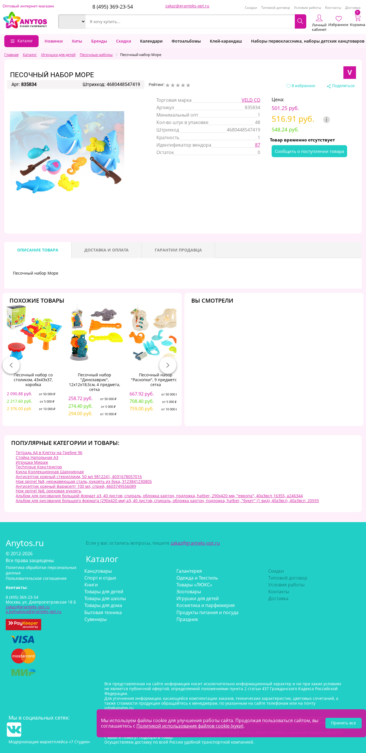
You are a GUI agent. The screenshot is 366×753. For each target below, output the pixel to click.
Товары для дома (103, 605)
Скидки (251, 7)
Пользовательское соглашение (36, 578)
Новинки (54, 41)
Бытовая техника (103, 612)
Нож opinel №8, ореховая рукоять (48, 491)
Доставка (353, 7)
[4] (183, 85)
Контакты (333, 7)
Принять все (343, 723)
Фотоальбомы (186, 41)
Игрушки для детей (197, 598)
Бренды (99, 41)
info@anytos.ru (119, 708)
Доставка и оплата (106, 250)
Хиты (77, 41)
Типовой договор (275, 7)
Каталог (25, 40)
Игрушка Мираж (32, 462)
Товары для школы (105, 598)
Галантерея (189, 571)
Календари (151, 41)
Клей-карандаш (226, 41)
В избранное (303, 85)
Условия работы (307, 7)
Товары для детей (103, 591)
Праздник (187, 619)
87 (257, 145)
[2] (173, 85)
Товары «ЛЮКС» (194, 585)
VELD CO (251, 100)
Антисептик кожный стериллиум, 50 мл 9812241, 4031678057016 (79, 476)
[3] (178, 85)
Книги (91, 585)
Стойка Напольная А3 (37, 457)
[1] (168, 85)
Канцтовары (98, 571)
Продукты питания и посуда (207, 612)
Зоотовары (188, 591)
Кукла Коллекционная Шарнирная (50, 471)
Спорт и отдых (100, 578)
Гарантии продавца (178, 250)
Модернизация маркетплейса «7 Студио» (49, 741)
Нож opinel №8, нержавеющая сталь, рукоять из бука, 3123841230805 (84, 481)
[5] (188, 85)
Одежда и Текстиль (197, 578)
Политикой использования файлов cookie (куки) (189, 726)
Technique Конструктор (39, 467)
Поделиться (343, 85)
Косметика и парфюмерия (205, 605)
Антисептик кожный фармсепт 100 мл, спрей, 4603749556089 (76, 486)
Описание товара (37, 250)
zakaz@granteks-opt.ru (187, 6)
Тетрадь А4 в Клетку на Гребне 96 (49, 452)
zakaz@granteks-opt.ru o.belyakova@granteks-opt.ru (33, 609)
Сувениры (95, 619)
